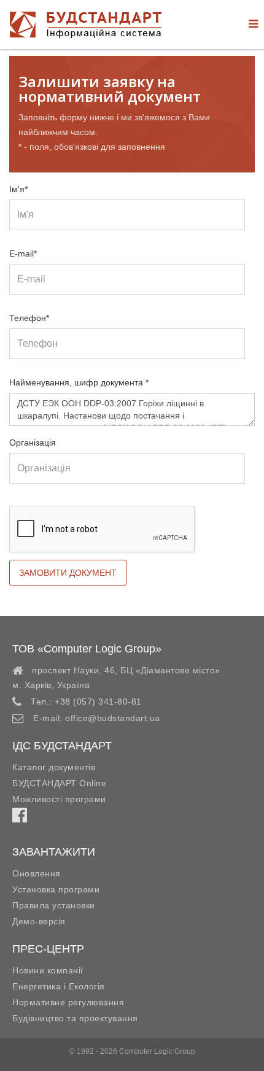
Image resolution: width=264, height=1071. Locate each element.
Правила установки (53, 905)
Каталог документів (53, 767)
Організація (32, 442)
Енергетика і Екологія (58, 986)
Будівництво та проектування (75, 1018)
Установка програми (55, 889)
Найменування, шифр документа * (79, 382)
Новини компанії (47, 970)
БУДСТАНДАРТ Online (59, 783)
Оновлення (36, 873)
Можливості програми (59, 799)
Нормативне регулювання (68, 1002)
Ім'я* (18, 189)
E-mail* (23, 253)
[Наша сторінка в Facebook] (19, 818)
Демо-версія (39, 921)
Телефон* (29, 318)
